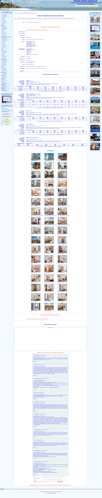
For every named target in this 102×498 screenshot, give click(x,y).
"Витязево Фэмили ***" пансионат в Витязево (95, 15)
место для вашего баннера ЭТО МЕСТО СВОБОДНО (95, 24)
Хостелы (3, 24)
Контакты (3, 107)
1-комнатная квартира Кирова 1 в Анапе (95, 50)
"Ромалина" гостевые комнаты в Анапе (95, 60)
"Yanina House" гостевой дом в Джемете (95, 87)
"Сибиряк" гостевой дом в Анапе (95, 133)
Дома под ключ (4, 90)
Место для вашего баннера (6, 95)
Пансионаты (4, 35)
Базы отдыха (4, 32)
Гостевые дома (4, 14)
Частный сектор (4, 16)
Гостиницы (3, 17)
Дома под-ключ (4, 34)
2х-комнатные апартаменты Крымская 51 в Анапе (95, 142)
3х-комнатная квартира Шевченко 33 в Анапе (95, 69)
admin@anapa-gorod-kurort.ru (6, 114)
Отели (3, 18)
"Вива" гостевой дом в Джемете (95, 78)
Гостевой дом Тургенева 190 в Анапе (95, 115)
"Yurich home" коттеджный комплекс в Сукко (95, 96)
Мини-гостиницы (4, 15)
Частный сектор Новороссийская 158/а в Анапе (95, 105)
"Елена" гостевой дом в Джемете (95, 41)
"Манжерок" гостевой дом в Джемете (95, 124)
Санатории (3, 23)
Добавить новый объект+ (7, 116)
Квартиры (3, 33)
